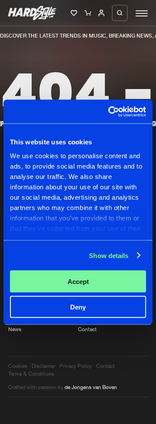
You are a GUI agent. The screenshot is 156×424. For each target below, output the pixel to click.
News (14, 329)
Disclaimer (43, 366)
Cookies (17, 366)
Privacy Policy (75, 366)
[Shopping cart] (88, 13)
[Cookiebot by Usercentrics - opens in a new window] (110, 111)
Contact (87, 329)
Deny (78, 306)
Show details (108, 255)
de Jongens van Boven (91, 387)
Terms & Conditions (31, 373)
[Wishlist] (75, 13)
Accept (78, 281)
